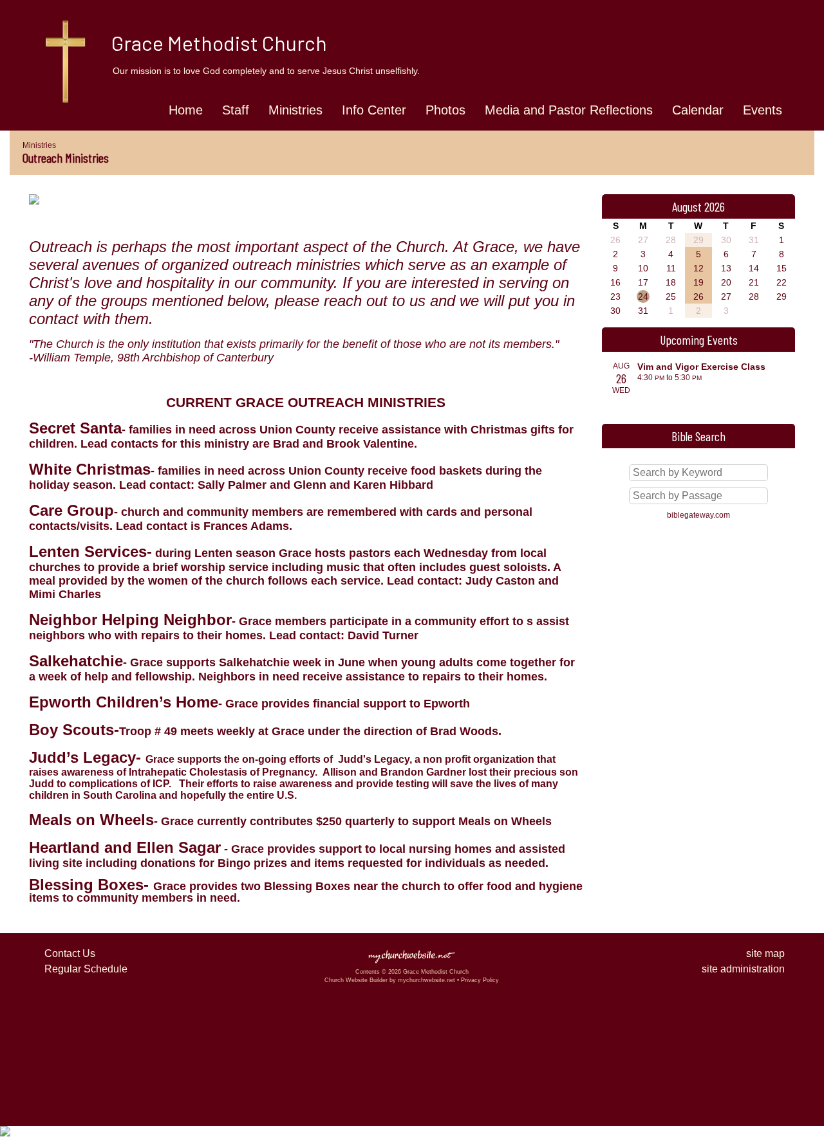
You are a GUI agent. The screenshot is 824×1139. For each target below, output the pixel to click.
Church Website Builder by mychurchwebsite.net (389, 980)
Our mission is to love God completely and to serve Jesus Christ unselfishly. (266, 71)
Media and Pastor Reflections (569, 110)
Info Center (374, 110)
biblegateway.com (698, 515)
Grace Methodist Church (219, 42)
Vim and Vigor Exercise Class (701, 366)
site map (765, 953)
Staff (235, 110)
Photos (445, 110)
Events (762, 110)
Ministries (295, 110)
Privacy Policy (480, 980)
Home (186, 110)
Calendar (698, 110)
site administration (743, 968)
